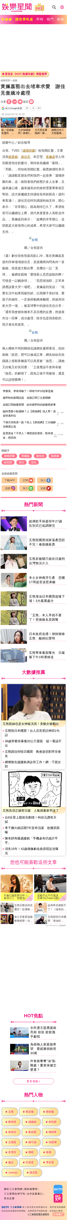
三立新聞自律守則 (14, 1193)
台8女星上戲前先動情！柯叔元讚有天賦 (30, 819)
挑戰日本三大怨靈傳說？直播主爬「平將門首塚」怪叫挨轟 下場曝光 (57, 132)
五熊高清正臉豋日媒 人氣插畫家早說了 (31, 810)
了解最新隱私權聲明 (39, 1214)
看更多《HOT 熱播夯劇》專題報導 (26, 74)
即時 (40, 19)
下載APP (9, 480)
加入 (43, 480)
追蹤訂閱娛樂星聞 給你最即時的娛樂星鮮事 (29, 404)
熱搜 (60, 19)
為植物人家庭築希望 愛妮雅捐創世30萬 (43, 1049)
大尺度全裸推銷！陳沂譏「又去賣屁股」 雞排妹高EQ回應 (41, 132)
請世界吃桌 (24, 19)
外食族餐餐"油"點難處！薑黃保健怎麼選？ (43, 1065)
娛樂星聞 (5, 80)
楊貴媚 (13, 156)
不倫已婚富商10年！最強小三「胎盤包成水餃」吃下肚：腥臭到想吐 (16, 896)
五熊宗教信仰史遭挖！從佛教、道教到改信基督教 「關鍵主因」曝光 (23, 907)
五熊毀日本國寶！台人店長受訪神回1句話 (32, 733)
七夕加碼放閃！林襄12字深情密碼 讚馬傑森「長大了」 (25, 132)
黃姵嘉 (50, 156)
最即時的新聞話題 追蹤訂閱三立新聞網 (26, 397)
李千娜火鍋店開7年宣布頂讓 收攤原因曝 (32, 830)
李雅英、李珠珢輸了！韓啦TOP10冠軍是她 (28, 391)
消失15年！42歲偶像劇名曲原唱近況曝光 (31, 851)
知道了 (59, 1214)
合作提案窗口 (35, 1193)
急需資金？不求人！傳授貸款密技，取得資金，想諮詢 (28, 435)
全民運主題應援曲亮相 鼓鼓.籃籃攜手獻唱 (43, 1032)
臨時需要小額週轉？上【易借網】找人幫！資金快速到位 (29, 413)
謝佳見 (25, 156)
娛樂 (15, 80)
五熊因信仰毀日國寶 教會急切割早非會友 (33, 754)
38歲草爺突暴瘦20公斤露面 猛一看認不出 (33, 743)
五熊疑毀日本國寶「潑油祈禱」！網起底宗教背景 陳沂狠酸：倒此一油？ (57, 919)
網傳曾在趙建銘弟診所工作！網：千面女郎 (33, 764)
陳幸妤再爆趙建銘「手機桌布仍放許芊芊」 (31, 840)
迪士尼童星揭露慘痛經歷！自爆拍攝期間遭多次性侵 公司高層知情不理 (23, 919)
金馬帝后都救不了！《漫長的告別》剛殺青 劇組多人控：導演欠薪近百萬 (57, 907)
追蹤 (7, 488)
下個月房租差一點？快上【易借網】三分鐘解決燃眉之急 (29, 424)
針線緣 (7, 19)
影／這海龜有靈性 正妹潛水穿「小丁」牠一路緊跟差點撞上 (7, 132)
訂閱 (25, 480)
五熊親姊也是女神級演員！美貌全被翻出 (31, 723)
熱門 (50, 19)
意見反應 (9, 1198)
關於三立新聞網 (13, 1189)
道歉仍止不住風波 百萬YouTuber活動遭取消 (49, 896)
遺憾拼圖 (29, 150)
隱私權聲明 (31, 1189)
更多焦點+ (33, 1081)
